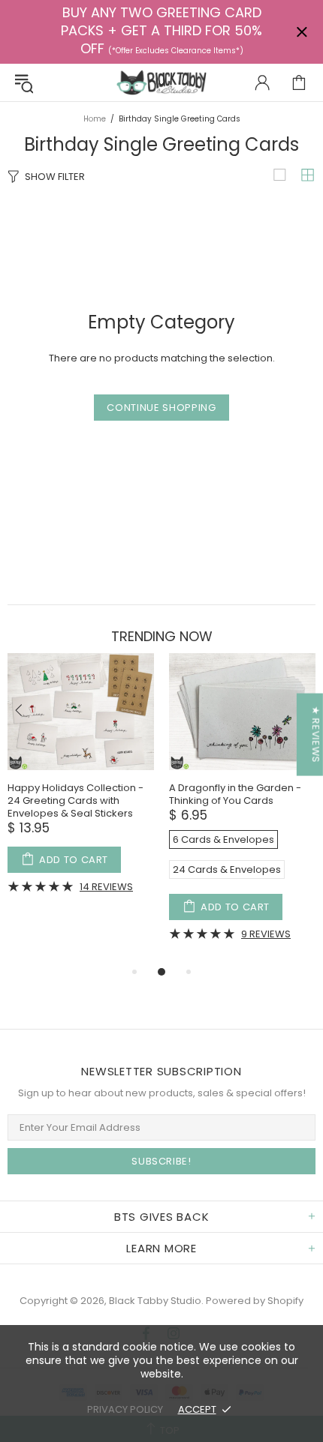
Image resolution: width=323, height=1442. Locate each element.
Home (94, 118)
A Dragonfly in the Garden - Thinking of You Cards (235, 794)
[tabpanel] (81, 784)
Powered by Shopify (254, 1300)
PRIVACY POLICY (125, 1409)
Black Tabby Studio (161, 82)
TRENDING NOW (162, 637)
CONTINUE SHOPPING (161, 407)
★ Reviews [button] (316, 734)
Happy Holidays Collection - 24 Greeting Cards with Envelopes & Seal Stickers (75, 800)
